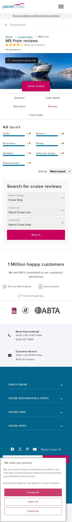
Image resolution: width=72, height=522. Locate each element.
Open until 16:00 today (29, 355)
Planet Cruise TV (51, 449)
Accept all (33, 492)
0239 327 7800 (25, 339)
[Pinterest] (28, 450)
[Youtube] (36, 450)
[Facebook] (14, 450)
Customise (33, 511)
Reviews (52, 106)
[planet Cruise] (14, 6)
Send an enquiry (25, 359)
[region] (33, 490)
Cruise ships (25, 36)
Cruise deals (36, 114)
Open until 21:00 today (29, 335)
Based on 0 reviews (34, 45)
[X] (21, 450)
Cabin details (52, 97)
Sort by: (43, 171)
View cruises (36, 86)
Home (9, 36)
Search (36, 235)
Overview (19, 97)
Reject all (33, 501)
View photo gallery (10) (24, 60)
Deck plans (19, 106)
